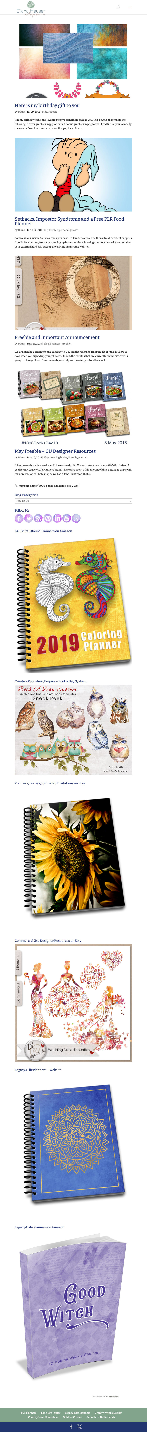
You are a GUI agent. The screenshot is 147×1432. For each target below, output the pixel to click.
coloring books (58, 457)
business (55, 343)
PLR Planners (29, 1412)
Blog (44, 111)
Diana (21, 111)
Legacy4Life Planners (77, 1412)
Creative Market (111, 1396)
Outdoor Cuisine (72, 1417)
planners (83, 457)
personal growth (68, 230)
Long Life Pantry (50, 1412)
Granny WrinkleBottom (108, 1412)
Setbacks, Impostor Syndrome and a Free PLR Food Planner (69, 221)
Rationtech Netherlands (101, 1417)
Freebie (52, 111)
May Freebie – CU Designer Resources (55, 451)
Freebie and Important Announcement (57, 337)
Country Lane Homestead (43, 1417)
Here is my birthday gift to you (47, 105)
